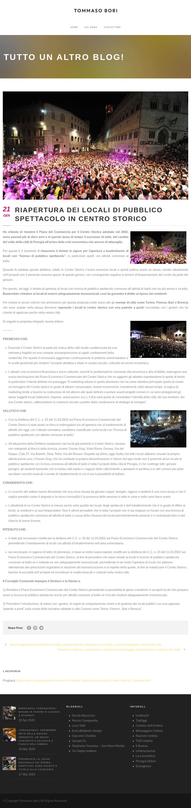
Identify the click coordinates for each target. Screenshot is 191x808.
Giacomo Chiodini (84, 735)
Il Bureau (142, 745)
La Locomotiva (145, 756)
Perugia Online (146, 761)
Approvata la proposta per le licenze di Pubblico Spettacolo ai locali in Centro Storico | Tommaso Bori (84, 680)
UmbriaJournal (145, 751)
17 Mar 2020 (27, 774)
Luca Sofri (78, 725)
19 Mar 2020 (27, 749)
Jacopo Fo (79, 740)
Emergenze (143, 766)
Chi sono (91, 27)
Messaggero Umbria (149, 730)
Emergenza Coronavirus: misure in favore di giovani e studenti (39, 711)
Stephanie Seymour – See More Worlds (98, 745)
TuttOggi (141, 720)
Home (74, 27)
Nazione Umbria (146, 735)
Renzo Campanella (85, 720)
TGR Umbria (144, 740)
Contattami (112, 27)
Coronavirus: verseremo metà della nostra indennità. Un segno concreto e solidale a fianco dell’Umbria (37, 737)
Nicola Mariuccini (83, 715)
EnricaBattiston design (87, 730)
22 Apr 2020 (27, 720)
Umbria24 (142, 715)
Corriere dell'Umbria (149, 725)
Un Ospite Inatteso (84, 751)
